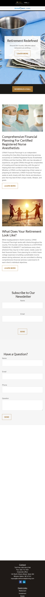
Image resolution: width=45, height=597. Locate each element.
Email (22, 314)
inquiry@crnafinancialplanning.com (22, 578)
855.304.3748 (26, 567)
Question (5, 398)
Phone (4, 385)
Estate (22, 596)
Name (22, 300)
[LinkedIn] (24, 581)
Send (22, 331)
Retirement (22, 591)
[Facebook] (20, 581)
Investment (22, 593)
